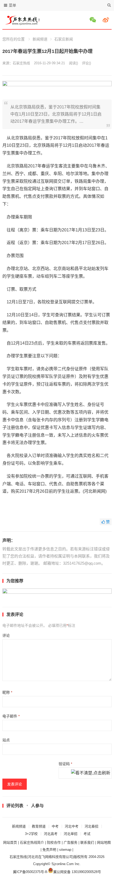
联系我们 (87, 842)
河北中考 (71, 826)
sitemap (65, 850)
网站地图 (104, 842)
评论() (86, 63)
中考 (55, 826)
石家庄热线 (21, 63)
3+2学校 (31, 834)
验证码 (65, 764)
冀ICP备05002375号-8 (30, 872)
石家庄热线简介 (32, 842)
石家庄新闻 (63, 39)
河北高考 (51, 834)
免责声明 (49, 850)
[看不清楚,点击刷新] (90, 773)
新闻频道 (40, 39)
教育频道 (39, 826)
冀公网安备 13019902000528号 (77, 872)
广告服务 (70, 842)
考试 (87, 834)
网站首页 (10, 842)
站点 (6, 740)
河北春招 (91, 826)
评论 (6, 635)
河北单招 (70, 834)
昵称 (7, 692)
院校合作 (54, 842)
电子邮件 (11, 716)
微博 (107, 20)
